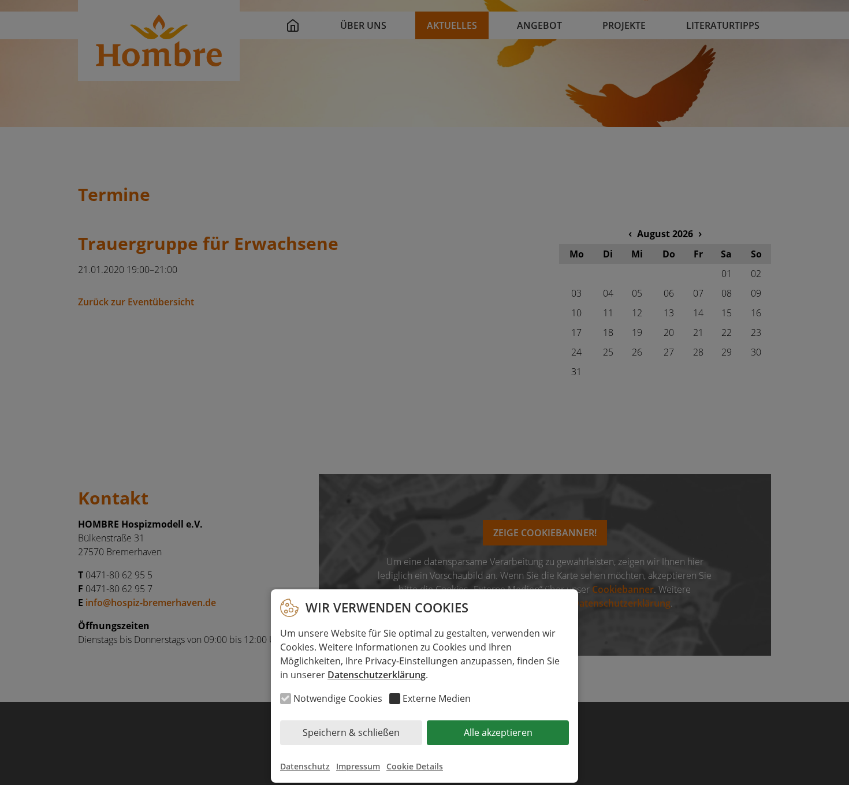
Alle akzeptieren (498, 733)
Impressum (358, 766)
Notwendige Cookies (337, 699)
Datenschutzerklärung (376, 674)
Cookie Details (414, 766)
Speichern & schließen (351, 733)
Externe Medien (437, 699)
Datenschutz (305, 766)
